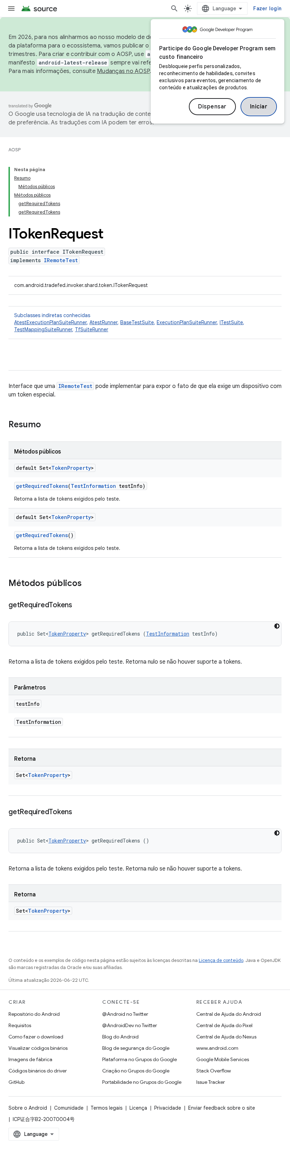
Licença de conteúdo (221, 960)
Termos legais (106, 1108)
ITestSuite (231, 322)
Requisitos (19, 1025)
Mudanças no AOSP (123, 71)
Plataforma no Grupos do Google (139, 1059)
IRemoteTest (61, 260)
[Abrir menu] (11, 8)
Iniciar (259, 106)
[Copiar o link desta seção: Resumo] (48, 425)
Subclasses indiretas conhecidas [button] (129, 322)
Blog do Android (120, 1036)
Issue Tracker (210, 1082)
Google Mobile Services (222, 1059)
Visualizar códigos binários (38, 1048)
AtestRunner (103, 322)
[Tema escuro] (277, 626)
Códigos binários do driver (37, 1071)
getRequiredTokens (42, 486)
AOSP (14, 150)
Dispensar (212, 106)
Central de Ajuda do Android (228, 1014)
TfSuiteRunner (91, 329)
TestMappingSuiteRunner (43, 329)
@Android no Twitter (125, 1014)
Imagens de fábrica (30, 1059)
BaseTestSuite (137, 322)
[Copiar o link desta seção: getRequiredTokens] (79, 605)
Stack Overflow (213, 1071)
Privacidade (167, 1108)
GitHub (16, 1082)
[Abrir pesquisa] (174, 8)
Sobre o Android (27, 1108)
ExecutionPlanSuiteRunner (187, 322)
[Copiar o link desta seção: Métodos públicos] (89, 584)
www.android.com (217, 1048)
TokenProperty (71, 467)
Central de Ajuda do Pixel (224, 1025)
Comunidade (68, 1108)
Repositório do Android (34, 1014)
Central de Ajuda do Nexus (226, 1036)
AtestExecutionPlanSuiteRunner (50, 322)
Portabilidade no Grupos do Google (141, 1082)
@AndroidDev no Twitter (129, 1025)
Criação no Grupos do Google (135, 1071)
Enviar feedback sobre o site (221, 1108)
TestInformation (93, 486)
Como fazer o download (35, 1036)
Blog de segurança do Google (135, 1048)
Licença (138, 1108)
